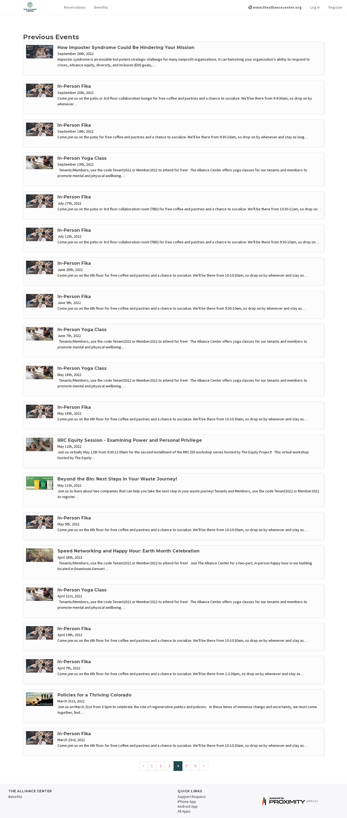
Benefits (101, 7)
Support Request (191, 796)
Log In (315, 7)
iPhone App (187, 801)
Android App (188, 806)
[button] (75, 7)
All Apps (184, 811)
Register (336, 7)
